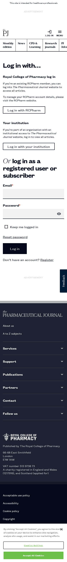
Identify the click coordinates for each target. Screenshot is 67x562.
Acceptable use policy (16, 495)
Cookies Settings (33, 545)
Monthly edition (8, 45)
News (21, 43)
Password (11, 205)
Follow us (10, 413)
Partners (10, 387)
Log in (49, 35)
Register (47, 259)
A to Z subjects (12, 333)
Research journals (51, 45)
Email (8, 185)
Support (9, 361)
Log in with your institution (29, 146)
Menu (59, 35)
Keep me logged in (24, 227)
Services (10, 348)
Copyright (9, 519)
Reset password (15, 237)
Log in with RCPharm (24, 110)
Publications (13, 374)
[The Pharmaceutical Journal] (6, 33)
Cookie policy (11, 511)
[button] (63, 281)
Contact (9, 400)
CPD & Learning (35, 45)
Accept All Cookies (33, 555)
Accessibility (10, 503)
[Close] (61, 529)
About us (8, 325)
